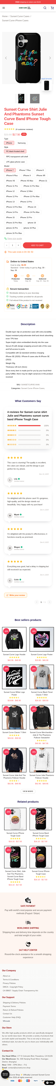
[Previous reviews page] (36, 602)
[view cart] (52, 7)
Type (6, 139)
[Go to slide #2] (35, 98)
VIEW (14, 649)
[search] (44, 7)
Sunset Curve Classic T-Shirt (14, 732)
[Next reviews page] (49, 602)
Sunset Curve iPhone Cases (15, 20)
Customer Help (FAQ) (12, 1017)
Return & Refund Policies (13, 1010)
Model (6, 166)
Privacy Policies (9, 983)
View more (28, 791)
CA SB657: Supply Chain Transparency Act (20, 990)
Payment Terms (9, 1006)
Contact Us (7, 1014)
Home (5, 16)
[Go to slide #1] (21, 98)
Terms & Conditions (11, 979)
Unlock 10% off (5, 1074)
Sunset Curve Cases (19, 16)
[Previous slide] (6, 58)
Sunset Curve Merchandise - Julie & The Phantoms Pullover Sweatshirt (42, 735)
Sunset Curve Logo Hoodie (14, 654)
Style (6, 147)
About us (6, 976)
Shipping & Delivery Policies (14, 1003)
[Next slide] (50, 58)
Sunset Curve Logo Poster (42, 654)
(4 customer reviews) (24, 129)
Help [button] (51, 1083)
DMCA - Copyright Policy (13, 987)
